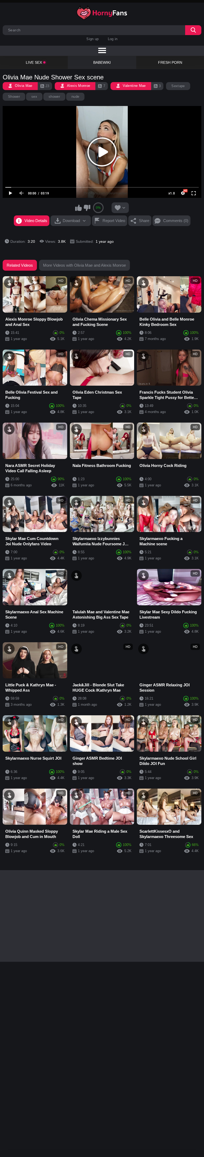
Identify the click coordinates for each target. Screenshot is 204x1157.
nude (75, 97)
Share (144, 220)
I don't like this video (86, 207)
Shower (14, 97)
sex (34, 97)
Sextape (178, 86)
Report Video (114, 220)
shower (54, 97)
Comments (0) (175, 220)
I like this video (78, 207)
